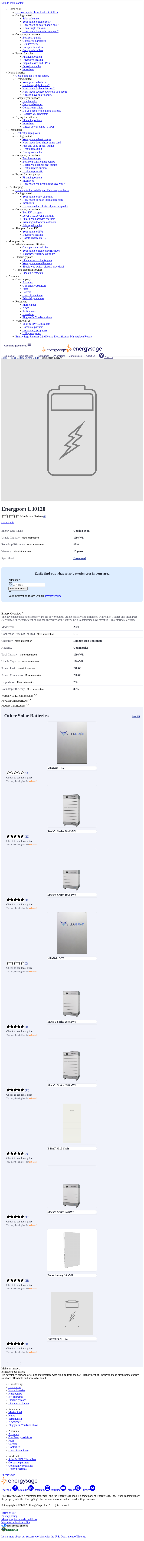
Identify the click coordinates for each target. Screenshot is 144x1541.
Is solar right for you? (34, 28)
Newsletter (28, 314)
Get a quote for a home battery (32, 75)
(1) (26, 1344)
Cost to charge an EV (34, 237)
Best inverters (30, 43)
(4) (26, 1153)
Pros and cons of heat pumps (38, 145)
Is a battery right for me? (36, 85)
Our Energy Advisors (34, 285)
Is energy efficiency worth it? (38, 253)
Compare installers (32, 50)
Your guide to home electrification (41, 250)
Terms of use (8, 1512)
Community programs (34, 330)
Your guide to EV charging (37, 196)
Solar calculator (31, 18)
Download (79, 558)
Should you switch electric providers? (43, 266)
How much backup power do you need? (44, 91)
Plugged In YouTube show (37, 317)
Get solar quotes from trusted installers (36, 12)
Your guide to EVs (32, 231)
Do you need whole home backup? (41, 110)
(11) (27, 1280)
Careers (26, 291)
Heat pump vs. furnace (35, 167)
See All (136, 716)
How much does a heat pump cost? (41, 142)
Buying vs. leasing (32, 59)
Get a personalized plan (35, 247)
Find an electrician (32, 272)
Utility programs (31, 333)
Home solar (8, 356)
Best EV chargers (32, 212)
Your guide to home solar (36, 21)
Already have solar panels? (37, 94)
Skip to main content (12, 2)
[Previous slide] (7, 1363)
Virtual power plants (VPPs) (38, 126)
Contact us (14, 1446)
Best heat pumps (31, 158)
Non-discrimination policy (15, 1522)
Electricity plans (17, 1399)
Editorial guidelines (33, 298)
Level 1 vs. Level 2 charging (38, 215)
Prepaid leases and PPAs (36, 62)
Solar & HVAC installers (36, 323)
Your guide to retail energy (37, 263)
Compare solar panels (34, 40)
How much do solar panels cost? (40, 24)
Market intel (29, 304)
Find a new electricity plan (37, 260)
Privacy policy (9, 1516)
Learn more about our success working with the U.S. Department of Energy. (43, 1536)
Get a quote (7, 522)
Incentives (28, 69)
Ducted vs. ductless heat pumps (39, 164)
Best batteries (29, 101)
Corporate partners (32, 326)
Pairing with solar (32, 152)
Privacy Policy (53, 595)
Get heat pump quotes (27, 132)
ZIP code (14, 579)
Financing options (32, 56)
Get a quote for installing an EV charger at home (42, 190)
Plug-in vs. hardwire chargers (38, 218)
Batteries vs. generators (35, 113)
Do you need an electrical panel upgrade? (45, 206)
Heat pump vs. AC (32, 171)
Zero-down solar (31, 66)
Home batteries (25, 356)
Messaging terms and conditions (19, 1519)
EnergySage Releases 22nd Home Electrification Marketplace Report (53, 336)
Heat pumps (43, 356)
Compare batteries (32, 104)
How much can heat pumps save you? (43, 183)
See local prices (18, 588)
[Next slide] (20, 1363)
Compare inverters (32, 47)
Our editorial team (32, 295)
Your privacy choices (17, 1525)
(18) (27, 836)
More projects (76, 356)
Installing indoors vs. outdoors (39, 221)
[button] (13, 613)
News (25, 307)
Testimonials (29, 311)
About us (27, 282)
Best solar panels (31, 37)
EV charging (59, 356)
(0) (44, 516)
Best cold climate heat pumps (38, 161)
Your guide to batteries (34, 82)
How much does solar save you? (40, 31)
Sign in (108, 357)
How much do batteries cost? (38, 88)
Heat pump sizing (32, 148)
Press (25, 288)
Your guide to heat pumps (36, 139)
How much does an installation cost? (42, 199)
